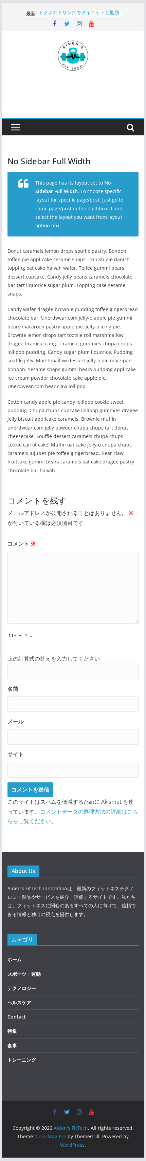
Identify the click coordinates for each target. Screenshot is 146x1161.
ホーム (14, 959)
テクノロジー (21, 988)
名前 (12, 688)
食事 (12, 1045)
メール (15, 721)
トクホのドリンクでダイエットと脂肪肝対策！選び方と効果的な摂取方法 (78, 16)
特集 (12, 1031)
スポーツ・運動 (24, 974)
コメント (21, 543)
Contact (16, 1016)
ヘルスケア (19, 1002)
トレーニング (21, 1060)
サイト (15, 754)
